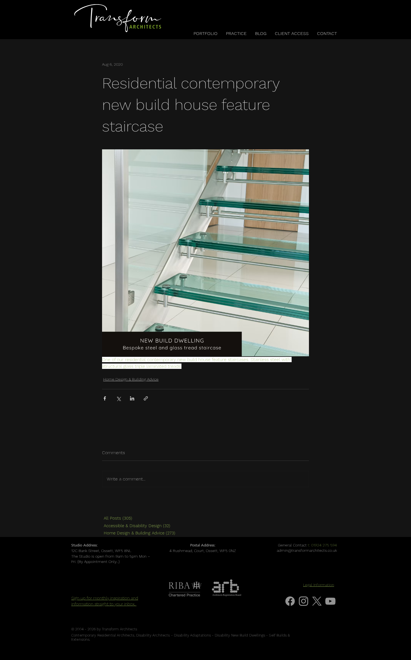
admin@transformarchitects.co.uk (307, 550)
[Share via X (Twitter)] (118, 398)
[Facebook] (290, 601)
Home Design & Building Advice (131, 379)
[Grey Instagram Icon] (303, 601)
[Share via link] (145, 398)
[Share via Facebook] (104, 398)
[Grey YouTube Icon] (330, 601)
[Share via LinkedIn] (132, 398)
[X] (317, 601)
